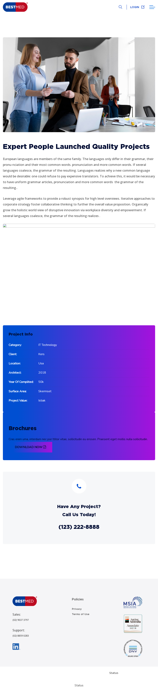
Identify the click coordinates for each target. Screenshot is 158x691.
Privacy (77, 609)
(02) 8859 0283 (21, 635)
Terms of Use (80, 614)
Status (113, 673)
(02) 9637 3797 (21, 620)
